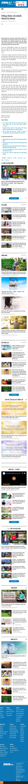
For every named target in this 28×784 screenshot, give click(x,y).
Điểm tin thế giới (15, 212)
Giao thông (2, 717)
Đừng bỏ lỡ (14, 639)
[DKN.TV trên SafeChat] (16, 2)
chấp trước (9, 157)
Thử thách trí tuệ (13, 726)
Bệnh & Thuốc (2, 746)
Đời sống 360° (23, 726)
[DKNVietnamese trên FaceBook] (18, 2)
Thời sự (1, 708)
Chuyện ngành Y (3, 750)
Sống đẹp (22, 732)
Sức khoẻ (14, 226)
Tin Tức (2, 549)
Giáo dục (12, 724)
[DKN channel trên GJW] (22, 2)
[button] (26, 198)
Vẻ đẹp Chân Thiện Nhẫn (6, 275)
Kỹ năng (21, 735)
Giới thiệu (18, 776)
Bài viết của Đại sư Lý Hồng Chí (14, 400)
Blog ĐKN (22, 737)
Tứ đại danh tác (19, 717)
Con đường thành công (14, 732)
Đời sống (14, 367)
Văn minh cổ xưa (3, 734)
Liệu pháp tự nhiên (3, 754)
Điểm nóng (2, 711)
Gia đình (21, 728)
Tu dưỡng (7, 160)
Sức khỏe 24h (2, 756)
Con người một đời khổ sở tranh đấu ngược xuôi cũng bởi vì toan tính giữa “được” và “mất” (15, 124)
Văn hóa (3, 12)
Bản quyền (18, 780)
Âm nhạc (1, 726)
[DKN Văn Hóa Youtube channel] (23, 5)
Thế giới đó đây (9, 715)
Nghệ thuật (18, 721)
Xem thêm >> (24, 204)
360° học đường (13, 737)
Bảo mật (18, 779)
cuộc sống (20, 157)
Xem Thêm (14, 198)
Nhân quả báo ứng (15, 239)
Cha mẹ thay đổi (13, 734)
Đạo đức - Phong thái (20, 709)
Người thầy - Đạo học (13, 730)
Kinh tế (1, 709)
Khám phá (22, 734)
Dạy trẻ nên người (13, 735)
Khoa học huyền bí (13, 748)
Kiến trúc (1, 730)
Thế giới (13, 350)
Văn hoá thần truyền (12, 12)
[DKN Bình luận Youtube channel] (21, 5)
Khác (13, 233)
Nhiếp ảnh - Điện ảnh (4, 732)
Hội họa (1, 728)
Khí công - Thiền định (4, 752)
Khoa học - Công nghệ (16, 218)
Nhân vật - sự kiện (4, 490)
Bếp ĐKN (22, 730)
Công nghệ (12, 746)
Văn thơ (1, 735)
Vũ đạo (1, 737)
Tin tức (11, 752)
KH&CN (11, 744)
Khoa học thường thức (14, 750)
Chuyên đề (18, 719)
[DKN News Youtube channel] (19, 5)
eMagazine (14, 588)
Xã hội (1, 713)
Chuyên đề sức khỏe (4, 748)
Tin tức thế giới (9, 709)
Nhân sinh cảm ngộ (5, 314)
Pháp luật (2, 715)
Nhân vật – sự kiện (14, 469)
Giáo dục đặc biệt (13, 728)
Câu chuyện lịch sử (15, 377)
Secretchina (7, 115)
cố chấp (14, 157)
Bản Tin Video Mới (15, 529)
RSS (22, 776)
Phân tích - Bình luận (10, 711)
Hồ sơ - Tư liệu (9, 713)
